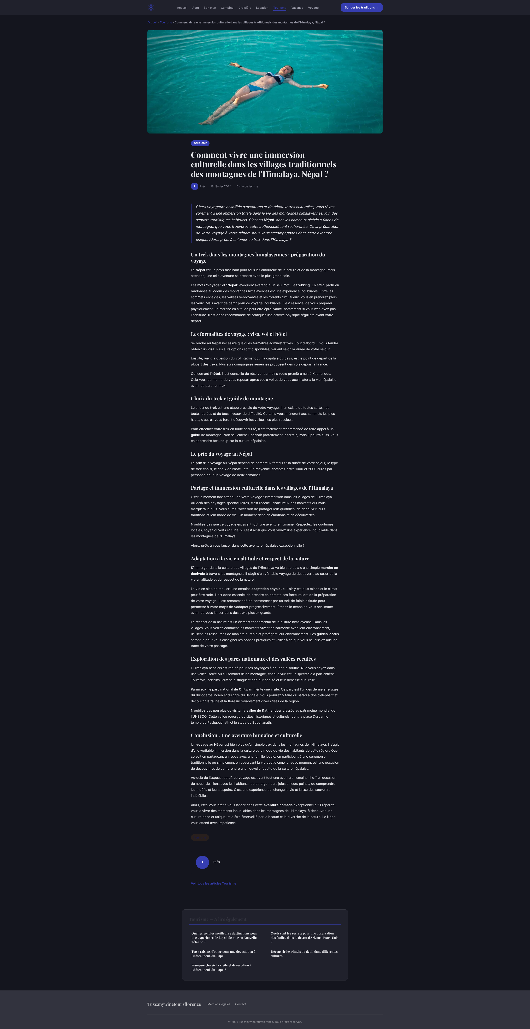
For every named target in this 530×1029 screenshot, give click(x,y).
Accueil (182, 7)
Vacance (297, 7)
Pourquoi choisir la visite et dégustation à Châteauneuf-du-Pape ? (221, 967)
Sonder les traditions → (362, 7)
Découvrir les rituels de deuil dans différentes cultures (304, 953)
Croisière (244, 7)
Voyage (313, 7)
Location (262, 7)
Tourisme (279, 7)
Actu (195, 7)
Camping (227, 7)
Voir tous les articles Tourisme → (215, 883)
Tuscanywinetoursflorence (174, 1004)
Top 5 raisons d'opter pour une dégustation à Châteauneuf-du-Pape (223, 953)
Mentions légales (218, 1004)
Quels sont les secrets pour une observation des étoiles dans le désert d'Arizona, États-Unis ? (304, 937)
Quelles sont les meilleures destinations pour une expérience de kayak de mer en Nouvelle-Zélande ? (225, 937)
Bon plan (210, 7)
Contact (240, 1004)
